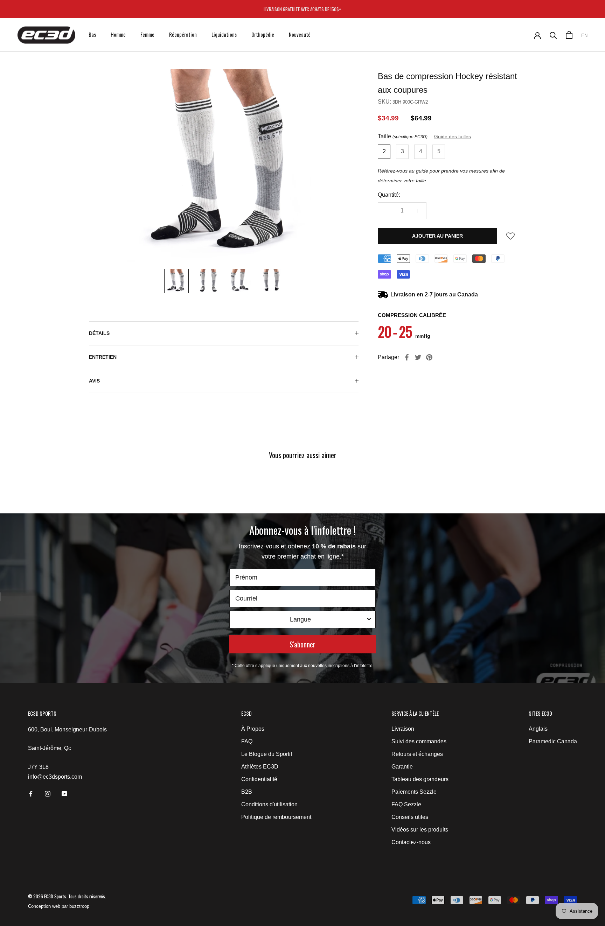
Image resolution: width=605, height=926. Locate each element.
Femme (147, 34)
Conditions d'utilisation (269, 804)
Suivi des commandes (418, 741)
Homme (118, 34)
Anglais (538, 729)
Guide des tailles (452, 136)
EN (584, 35)
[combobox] (300, 619)
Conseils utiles (409, 817)
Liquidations (224, 34)
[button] (510, 238)
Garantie (402, 767)
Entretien (103, 357)
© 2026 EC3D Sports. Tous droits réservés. (67, 896)
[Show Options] (369, 619)
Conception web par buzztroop (58, 906)
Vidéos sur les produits (419, 830)
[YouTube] (64, 793)
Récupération (183, 34)
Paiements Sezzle (414, 792)
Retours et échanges (417, 754)
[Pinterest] (429, 357)
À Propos (252, 729)
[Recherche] (553, 34)
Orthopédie (262, 34)
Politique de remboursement (276, 817)
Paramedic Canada (553, 741)
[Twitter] (418, 357)
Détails (99, 333)
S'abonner (302, 644)
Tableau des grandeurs (419, 779)
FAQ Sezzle (406, 804)
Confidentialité (259, 779)
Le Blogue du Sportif (266, 754)
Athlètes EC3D (259, 767)
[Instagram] (47, 793)
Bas (92, 34)
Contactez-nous (411, 842)
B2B (246, 792)
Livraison (402, 729)
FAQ (246, 741)
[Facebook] (407, 357)
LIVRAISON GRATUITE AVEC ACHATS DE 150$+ (302, 9)
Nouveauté (300, 34)
